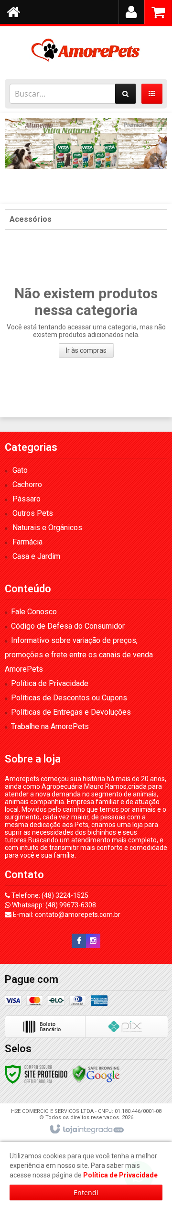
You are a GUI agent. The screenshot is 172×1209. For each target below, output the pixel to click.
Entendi (86, 1192)
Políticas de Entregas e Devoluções (71, 712)
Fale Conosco (34, 611)
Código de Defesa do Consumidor (68, 626)
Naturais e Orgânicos (47, 527)
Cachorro (27, 484)
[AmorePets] (86, 50)
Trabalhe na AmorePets (50, 726)
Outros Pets (32, 513)
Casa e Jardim (36, 556)
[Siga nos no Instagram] (93, 941)
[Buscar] (125, 94)
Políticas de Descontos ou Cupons (69, 697)
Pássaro (26, 498)
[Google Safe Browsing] (96, 1073)
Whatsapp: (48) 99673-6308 (53, 905)
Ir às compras (86, 350)
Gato (20, 470)
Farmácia (27, 541)
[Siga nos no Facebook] (79, 941)
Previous (17, 159)
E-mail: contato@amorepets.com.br (65, 914)
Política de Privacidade (49, 683)
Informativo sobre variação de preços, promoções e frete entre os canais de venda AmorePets (79, 655)
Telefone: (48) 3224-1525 (49, 895)
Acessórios (31, 219)
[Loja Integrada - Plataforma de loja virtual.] (86, 1130)
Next (155, 155)
